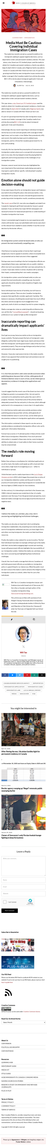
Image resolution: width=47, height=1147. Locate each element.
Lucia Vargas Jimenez (32, 690)
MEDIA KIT (5, 1070)
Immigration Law (13, 690)
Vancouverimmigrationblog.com (22, 593)
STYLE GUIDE (6, 1073)
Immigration (29, 38)
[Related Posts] (34, 619)
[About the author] (12, 619)
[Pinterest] (27, 675)
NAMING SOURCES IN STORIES (12, 1081)
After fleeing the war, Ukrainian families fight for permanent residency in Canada (20, 752)
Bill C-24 (17, 122)
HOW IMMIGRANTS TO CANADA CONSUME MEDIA (19, 1077)
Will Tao (21, 85)
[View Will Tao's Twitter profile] (23, 646)
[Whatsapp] (34, 675)
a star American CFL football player (24, 103)
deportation (38, 683)
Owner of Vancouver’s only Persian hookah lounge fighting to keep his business (21, 836)
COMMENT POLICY (8, 1106)
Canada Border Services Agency (17, 683)
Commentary (17, 38)
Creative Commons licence (31, 1011)
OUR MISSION (6, 1043)
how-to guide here (7, 982)
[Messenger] (12, 675)
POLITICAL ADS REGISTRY (10, 1047)
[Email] (41, 675)
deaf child (15, 109)
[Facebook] (5, 675)
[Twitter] (19, 675)
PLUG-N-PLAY (6, 1091)
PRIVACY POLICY (7, 1102)
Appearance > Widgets (19, 1140)
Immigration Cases (35, 687)
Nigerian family (35, 109)
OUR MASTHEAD (7, 1051)
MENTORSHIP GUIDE (8, 1066)
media (14, 694)
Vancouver (24, 694)
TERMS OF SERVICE (8, 1110)
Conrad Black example (20, 312)
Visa (33, 694)
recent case (8, 203)
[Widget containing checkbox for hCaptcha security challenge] (17, 902)
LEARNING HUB (7, 1062)
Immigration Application (14, 687)
